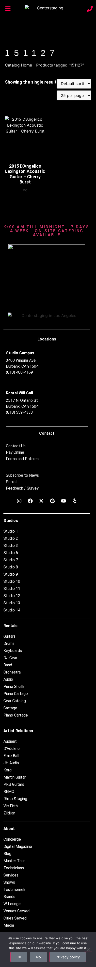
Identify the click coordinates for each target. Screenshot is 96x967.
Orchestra (12, 672)
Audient (10, 741)
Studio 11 (11, 588)
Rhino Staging (15, 798)
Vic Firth (10, 806)
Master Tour (14, 860)
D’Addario (11, 748)
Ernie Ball (11, 755)
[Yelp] (75, 501)
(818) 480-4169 (19, 372)
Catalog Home (18, 65)
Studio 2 (10, 538)
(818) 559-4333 (19, 412)
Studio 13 (11, 603)
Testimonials (14, 889)
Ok (18, 957)
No (38, 957)
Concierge (12, 839)
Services (10, 875)
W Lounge (12, 903)
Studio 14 (11, 610)
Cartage (10, 708)
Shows (9, 882)
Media (8, 925)
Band (7, 665)
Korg (7, 770)
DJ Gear (10, 657)
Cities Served (15, 918)
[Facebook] (30, 501)
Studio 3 (10, 545)
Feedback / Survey (22, 488)
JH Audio (11, 763)
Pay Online (15, 452)
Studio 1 (10, 531)
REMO (8, 791)
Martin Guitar (14, 777)
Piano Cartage (15, 693)
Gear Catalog (14, 700)
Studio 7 (10, 560)
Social (11, 482)
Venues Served (16, 911)
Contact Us (16, 446)
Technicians (13, 868)
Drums (9, 643)
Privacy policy (68, 957)
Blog (7, 853)
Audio (8, 679)
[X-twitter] (41, 501)
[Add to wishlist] (38, 121)
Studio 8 (10, 567)
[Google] (52, 501)
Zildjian (9, 813)
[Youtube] (63, 501)
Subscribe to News (22, 475)
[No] (88, 949)
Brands (9, 896)
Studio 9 (10, 574)
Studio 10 (11, 581)
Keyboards (12, 650)
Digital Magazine (17, 846)
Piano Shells (14, 686)
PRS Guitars (13, 784)
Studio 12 (11, 595)
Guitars (9, 636)
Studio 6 (10, 552)
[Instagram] (19, 501)
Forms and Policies (22, 459)
